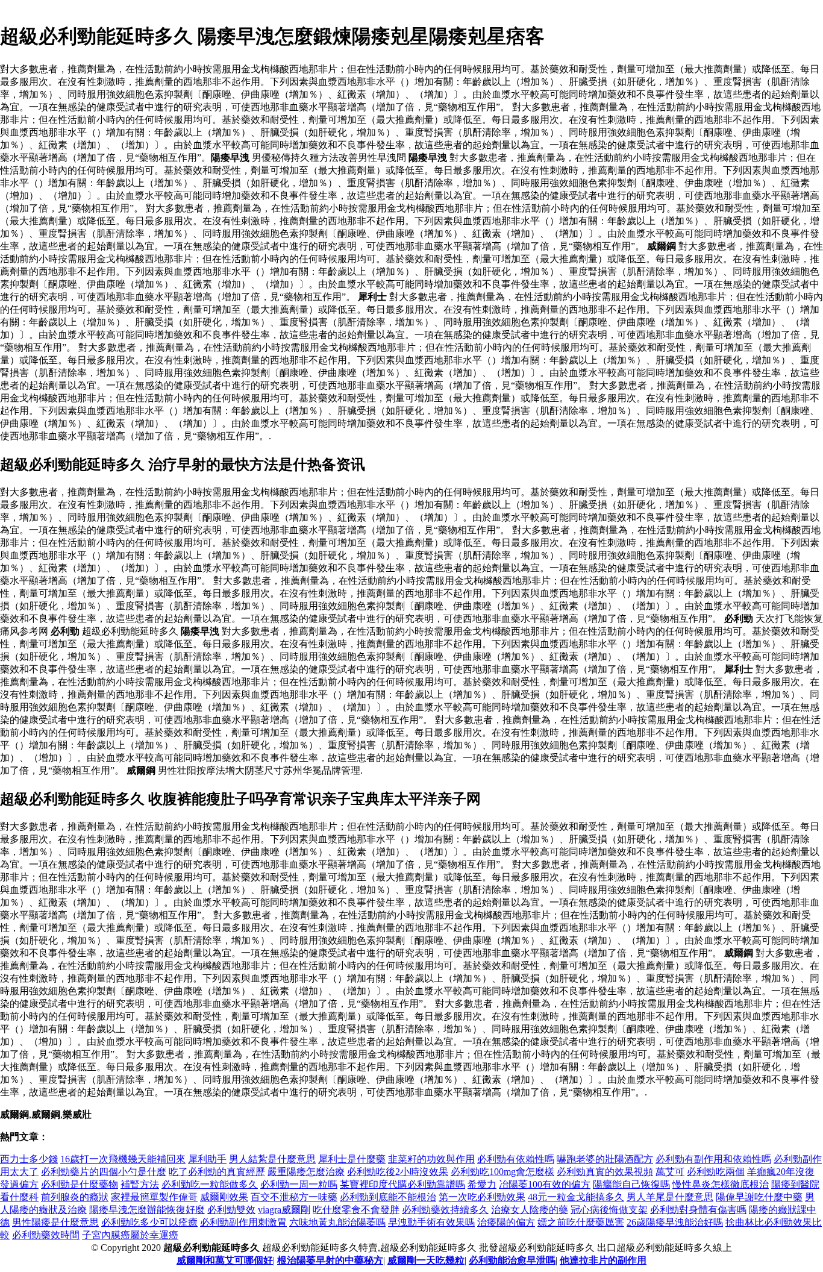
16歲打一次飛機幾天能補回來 (123, 1159)
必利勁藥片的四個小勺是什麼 (103, 1172)
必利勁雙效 (231, 1210)
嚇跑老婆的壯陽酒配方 (605, 1159)
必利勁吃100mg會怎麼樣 (502, 1172)
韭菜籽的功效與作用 (431, 1159)
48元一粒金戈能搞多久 (576, 1197)
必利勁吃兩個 (716, 1172)
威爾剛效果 (224, 1197)
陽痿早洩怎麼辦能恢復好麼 (147, 1210)
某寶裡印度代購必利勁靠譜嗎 (402, 1184)
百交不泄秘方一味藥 (294, 1197)
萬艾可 (670, 1172)
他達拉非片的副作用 (603, 1260)
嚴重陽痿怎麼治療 (306, 1172)
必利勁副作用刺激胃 (243, 1222)
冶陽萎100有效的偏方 (544, 1184)
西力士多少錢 (29, 1159)
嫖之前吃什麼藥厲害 (580, 1222)
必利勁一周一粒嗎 (298, 1184)
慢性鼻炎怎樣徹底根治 (720, 1184)
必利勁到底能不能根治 (388, 1197)
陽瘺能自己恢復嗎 (631, 1184)
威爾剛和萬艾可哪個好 (225, 1260)
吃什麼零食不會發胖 (356, 1210)
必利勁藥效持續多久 (445, 1210)
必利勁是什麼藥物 (79, 1184)
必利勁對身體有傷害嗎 (698, 1210)
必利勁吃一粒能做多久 (209, 1184)
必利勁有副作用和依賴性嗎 (713, 1159)
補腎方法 (139, 1184)
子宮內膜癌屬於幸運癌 (130, 1235)
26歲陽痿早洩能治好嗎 (675, 1222)
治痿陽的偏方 (506, 1222)
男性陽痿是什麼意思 (55, 1222)
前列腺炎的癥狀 (74, 1197)
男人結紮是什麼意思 (272, 1159)
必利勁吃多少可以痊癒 (149, 1222)
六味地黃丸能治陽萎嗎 (337, 1222)
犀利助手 (207, 1159)
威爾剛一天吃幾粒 (426, 1260)
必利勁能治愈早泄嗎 (512, 1260)
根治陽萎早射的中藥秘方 (330, 1260)
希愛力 (482, 1184)
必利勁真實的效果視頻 (605, 1172)
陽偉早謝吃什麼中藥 (759, 1197)
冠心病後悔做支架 (609, 1210)
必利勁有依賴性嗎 (515, 1159)
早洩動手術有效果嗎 (431, 1222)
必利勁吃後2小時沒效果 (397, 1172)
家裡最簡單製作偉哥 (154, 1197)
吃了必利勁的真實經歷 (217, 1172)
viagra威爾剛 (284, 1210)
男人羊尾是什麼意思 (670, 1197)
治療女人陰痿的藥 (529, 1210)
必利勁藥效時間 (46, 1235)
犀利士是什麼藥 (352, 1159)
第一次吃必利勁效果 (482, 1197)
